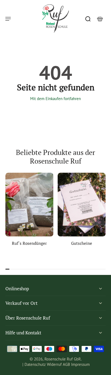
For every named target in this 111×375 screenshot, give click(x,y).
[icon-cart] (100, 18)
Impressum (80, 364)
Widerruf (54, 364)
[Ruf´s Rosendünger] (29, 204)
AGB (66, 364)
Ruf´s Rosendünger (29, 243)
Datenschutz (35, 364)
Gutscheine (81, 243)
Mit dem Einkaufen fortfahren (55, 98)
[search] (88, 18)
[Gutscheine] (82, 204)
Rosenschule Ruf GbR (62, 359)
